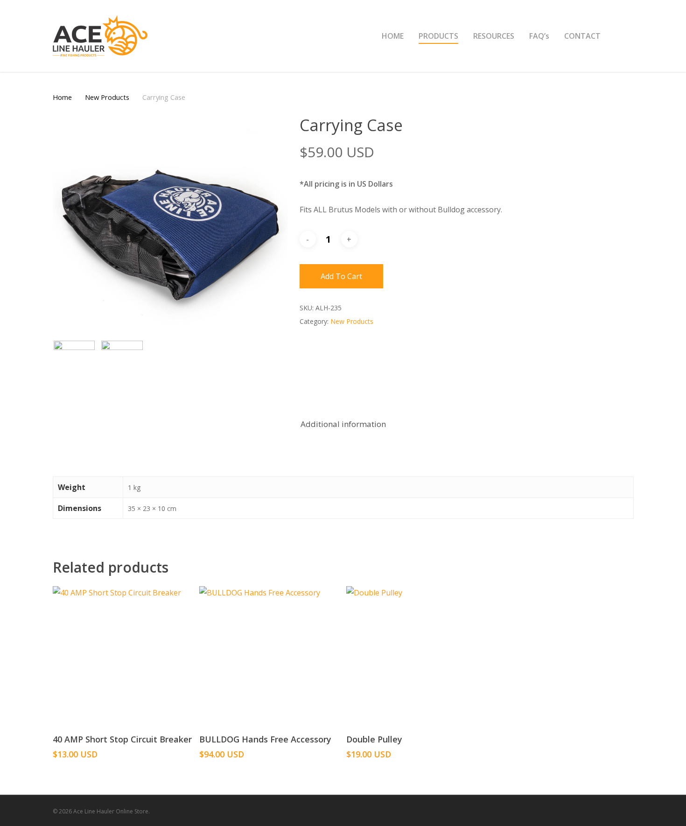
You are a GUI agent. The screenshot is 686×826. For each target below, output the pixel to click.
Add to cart (341, 276)
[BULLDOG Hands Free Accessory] (269, 656)
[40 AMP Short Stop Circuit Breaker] (122, 656)
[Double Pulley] (416, 656)
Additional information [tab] (343, 424)
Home (62, 97)
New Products (107, 97)
